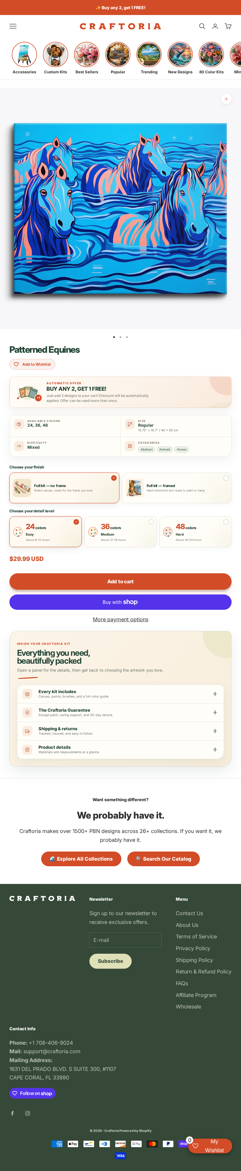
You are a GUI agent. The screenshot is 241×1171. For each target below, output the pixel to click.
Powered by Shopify (135, 1131)
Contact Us (189, 913)
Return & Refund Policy (204, 971)
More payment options (120, 619)
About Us (187, 925)
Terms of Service (196, 936)
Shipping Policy (194, 960)
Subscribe (110, 961)
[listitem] (24, 58)
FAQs (182, 983)
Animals (164, 449)
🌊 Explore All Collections (81, 859)
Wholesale (188, 1006)
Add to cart (120, 581)
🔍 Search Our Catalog (163, 859)
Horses (182, 449)
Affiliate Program (196, 995)
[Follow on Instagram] (28, 1113)
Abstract (147, 449)
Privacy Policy (193, 948)
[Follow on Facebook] (12, 1113)
